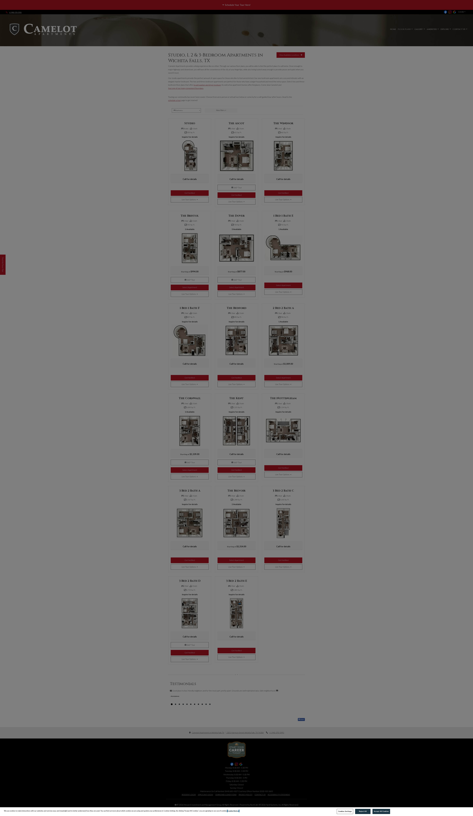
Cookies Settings (345, 811)
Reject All (363, 811)
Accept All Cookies (381, 811)
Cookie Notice (233, 811)
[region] (236, 811)
